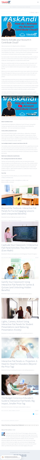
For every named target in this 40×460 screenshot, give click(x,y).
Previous (33, 12)
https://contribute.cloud (8, 177)
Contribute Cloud (12, 420)
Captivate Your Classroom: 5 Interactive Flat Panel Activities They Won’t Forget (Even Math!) (19, 247)
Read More (36, 220)
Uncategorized (13, 410)
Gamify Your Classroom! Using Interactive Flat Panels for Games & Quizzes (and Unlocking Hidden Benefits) (17, 286)
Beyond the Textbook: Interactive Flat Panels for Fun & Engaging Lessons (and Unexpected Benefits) (18, 211)
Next (36, 12)
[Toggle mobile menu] (38, 2)
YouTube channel (27, 117)
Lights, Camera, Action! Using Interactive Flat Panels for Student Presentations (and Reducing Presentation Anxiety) (17, 325)
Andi (2, 220)
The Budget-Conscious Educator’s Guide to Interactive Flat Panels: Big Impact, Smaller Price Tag (18, 400)
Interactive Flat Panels (14, 220)
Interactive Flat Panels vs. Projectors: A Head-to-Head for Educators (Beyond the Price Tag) (19, 364)
